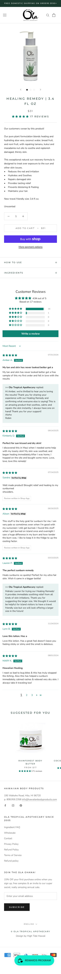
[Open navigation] (4, 15)
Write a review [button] (30, 334)
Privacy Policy (11, 844)
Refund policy (11, 860)
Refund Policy (11, 849)
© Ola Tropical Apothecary (30, 931)
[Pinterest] (21, 805)
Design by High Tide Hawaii (30, 936)
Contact (8, 838)
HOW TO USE (13, 262)
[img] (10, 355)
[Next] (40, 89)
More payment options (31, 246)
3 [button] (32, 695)
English (29, 924)
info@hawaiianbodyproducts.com (39, 799)
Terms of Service (13, 855)
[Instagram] (13, 805)
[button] (21, 116)
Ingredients (13, 272)
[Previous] (20, 89)
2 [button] (26, 695)
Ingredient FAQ (12, 827)
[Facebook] (5, 805)
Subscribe (17, 907)
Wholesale (9, 832)
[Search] (47, 15)
